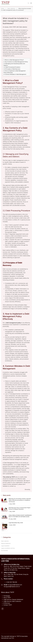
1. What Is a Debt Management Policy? (14, 59)
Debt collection (23, 27)
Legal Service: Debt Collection (12, 601)
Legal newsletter (5, 545)
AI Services (6, 603)
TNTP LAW (15, 27)
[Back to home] (5, 3)
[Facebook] (2, 608)
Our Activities (4, 550)
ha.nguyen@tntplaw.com (14, 584)
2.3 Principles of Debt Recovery (12, 69)
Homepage (6, 596)
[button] (28, 3)
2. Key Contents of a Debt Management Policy (16, 61)
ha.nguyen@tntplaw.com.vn (12, 586)
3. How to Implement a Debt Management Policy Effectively (15, 71)
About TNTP (7, 597)
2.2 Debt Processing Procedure (12, 67)
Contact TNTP (7, 605)
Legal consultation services (8, 548)
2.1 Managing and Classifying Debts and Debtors (14, 64)
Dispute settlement (6, 543)
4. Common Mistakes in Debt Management (15, 74)
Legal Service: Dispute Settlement (13, 599)
